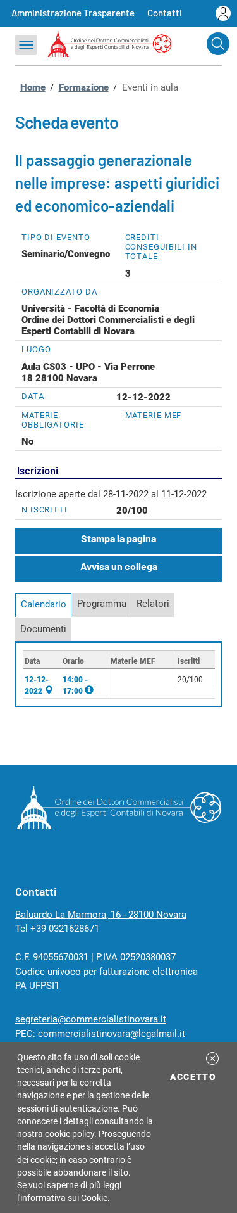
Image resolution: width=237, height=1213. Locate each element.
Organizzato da (59, 291)
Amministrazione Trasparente (73, 12)
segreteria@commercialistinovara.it (90, 1019)
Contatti (164, 12)
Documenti (43, 629)
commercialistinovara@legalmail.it (111, 1033)
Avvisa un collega (118, 566)
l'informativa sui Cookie (62, 1198)
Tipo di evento (55, 237)
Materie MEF (153, 415)
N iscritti (44, 509)
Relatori (153, 603)
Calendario (43, 604)
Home (33, 87)
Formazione (84, 87)
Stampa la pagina (118, 538)
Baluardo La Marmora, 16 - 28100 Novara (100, 914)
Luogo (36, 349)
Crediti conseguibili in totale (161, 247)
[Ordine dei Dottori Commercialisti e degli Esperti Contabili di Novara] (118, 826)
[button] (212, 1058)
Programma (101, 603)
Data (32, 396)
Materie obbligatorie (52, 419)
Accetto (195, 1076)
